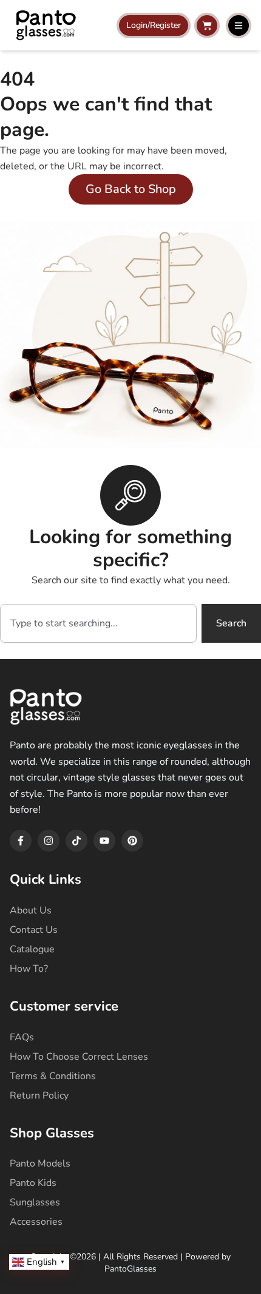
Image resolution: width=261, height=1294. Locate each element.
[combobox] (98, 623)
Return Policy (39, 1095)
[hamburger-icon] (238, 25)
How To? (29, 968)
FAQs (22, 1037)
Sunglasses (35, 1202)
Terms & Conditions (53, 1076)
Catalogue (32, 949)
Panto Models (40, 1163)
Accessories (36, 1221)
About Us (31, 910)
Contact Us (34, 930)
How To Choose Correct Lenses (79, 1056)
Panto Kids (33, 1183)
